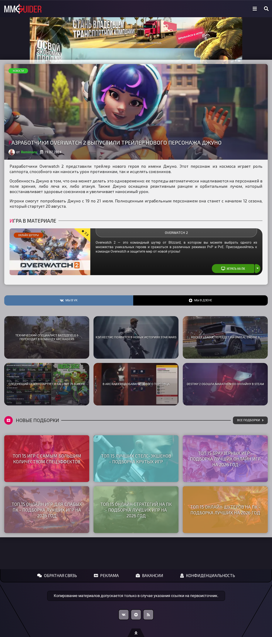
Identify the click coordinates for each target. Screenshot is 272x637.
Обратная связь (60, 575)
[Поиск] (266, 8)
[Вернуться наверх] (136, 632)
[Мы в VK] (123, 614)
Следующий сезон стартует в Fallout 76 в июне (46, 384)
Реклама (109, 575)
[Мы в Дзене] (136, 614)
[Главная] (23, 9)
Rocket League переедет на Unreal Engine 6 (225, 337)
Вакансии (152, 575)
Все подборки (248, 420)
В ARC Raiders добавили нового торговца (136, 384)
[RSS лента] (148, 614)
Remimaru (29, 152)
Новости (18, 71)
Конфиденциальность (210, 575)
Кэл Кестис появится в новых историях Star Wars (136, 337)
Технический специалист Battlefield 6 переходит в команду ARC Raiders (46, 337)
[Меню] (255, 8)
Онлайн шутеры (28, 235)
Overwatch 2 (176, 232)
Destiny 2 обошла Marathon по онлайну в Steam (225, 384)
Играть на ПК (236, 268)
